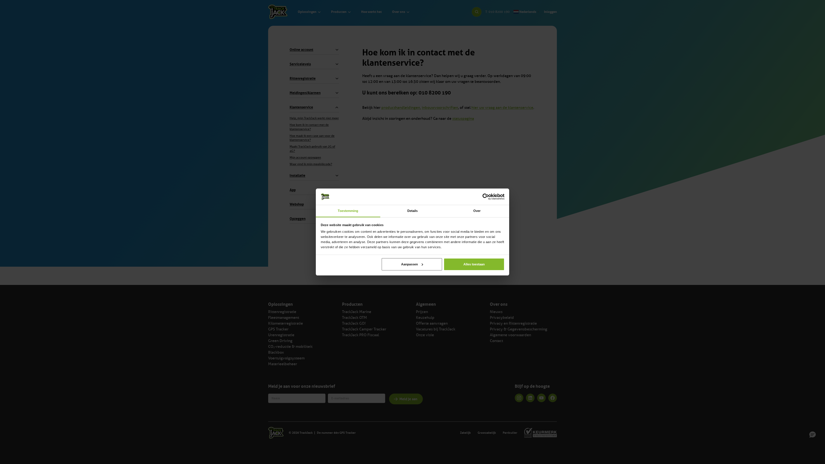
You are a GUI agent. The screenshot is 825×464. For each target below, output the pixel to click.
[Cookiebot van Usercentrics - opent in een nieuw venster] (485, 196)
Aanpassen (409, 264)
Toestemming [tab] (348, 211)
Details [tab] (412, 211)
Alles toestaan (474, 264)
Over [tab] (477, 211)
